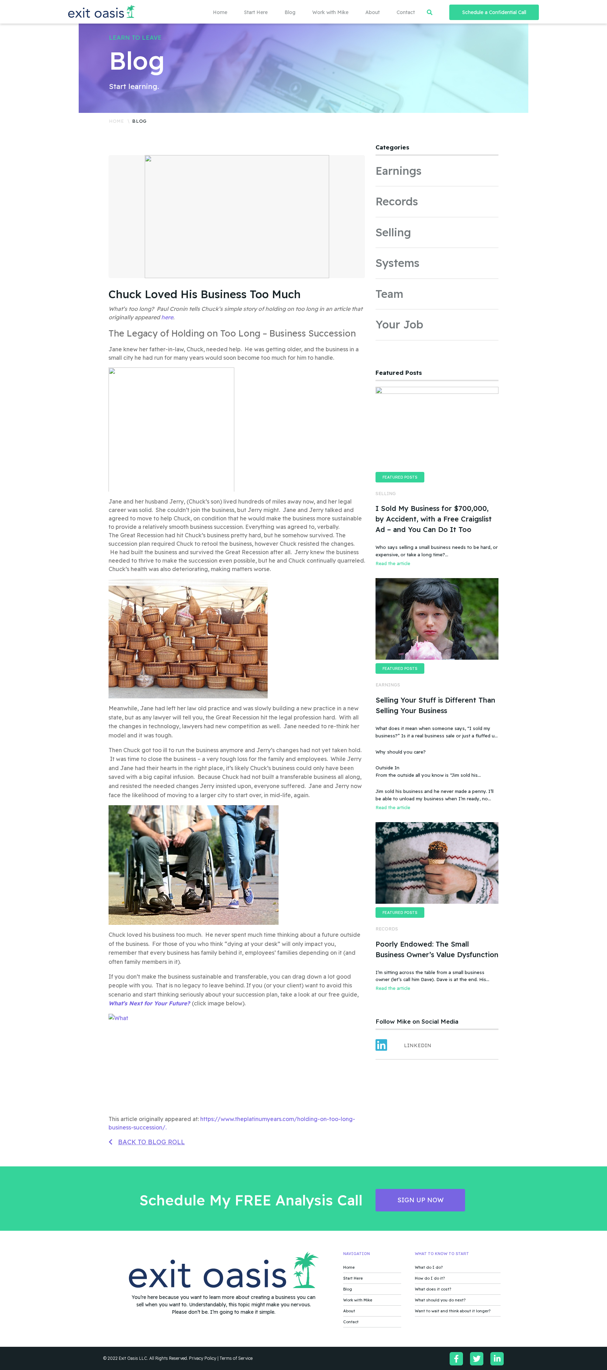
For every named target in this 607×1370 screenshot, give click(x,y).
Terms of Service (236, 1358)
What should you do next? (440, 1300)
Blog (290, 12)
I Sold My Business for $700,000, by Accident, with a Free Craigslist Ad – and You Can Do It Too (434, 519)
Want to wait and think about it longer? (452, 1310)
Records (397, 201)
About (372, 12)
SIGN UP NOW (420, 1200)
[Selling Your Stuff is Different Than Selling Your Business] (437, 619)
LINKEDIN (417, 1045)
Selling (393, 232)
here (167, 317)
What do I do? (429, 1267)
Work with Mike (330, 12)
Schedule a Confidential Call (494, 12)
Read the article (393, 563)
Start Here (256, 12)
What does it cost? (433, 1289)
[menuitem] (211, 12)
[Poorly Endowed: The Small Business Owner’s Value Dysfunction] (437, 863)
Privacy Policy (202, 1358)
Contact (406, 12)
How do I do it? (430, 1278)
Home (220, 12)
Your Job (399, 324)
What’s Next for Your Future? (150, 1003)
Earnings (399, 171)
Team (389, 294)
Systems (397, 263)
